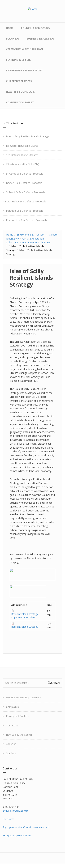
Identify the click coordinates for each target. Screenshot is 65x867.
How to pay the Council (19, 734)
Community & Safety (20, 102)
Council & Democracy (35, 28)
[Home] (32, 8)
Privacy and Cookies (17, 716)
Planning (12, 38)
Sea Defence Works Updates (22, 155)
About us (11, 744)
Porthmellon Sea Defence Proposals (26, 220)
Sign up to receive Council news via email (26, 827)
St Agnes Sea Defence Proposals (24, 173)
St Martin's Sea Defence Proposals (25, 192)
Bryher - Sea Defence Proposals (24, 182)
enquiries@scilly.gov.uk (15, 810)
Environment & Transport (24, 70)
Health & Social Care (20, 91)
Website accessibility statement (23, 697)
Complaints (12, 706)
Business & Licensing (40, 38)
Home (9, 28)
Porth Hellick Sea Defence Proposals (25, 201)
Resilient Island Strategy (24, 626)
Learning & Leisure (18, 59)
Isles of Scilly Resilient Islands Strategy (27, 136)
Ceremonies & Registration (24, 49)
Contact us (12, 725)
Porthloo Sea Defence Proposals (24, 210)
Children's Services (19, 81)
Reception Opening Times (17, 835)
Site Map (11, 753)
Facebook (8, 819)
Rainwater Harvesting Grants (22, 145)
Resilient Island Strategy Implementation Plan (24, 615)
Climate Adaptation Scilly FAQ (22, 164)
